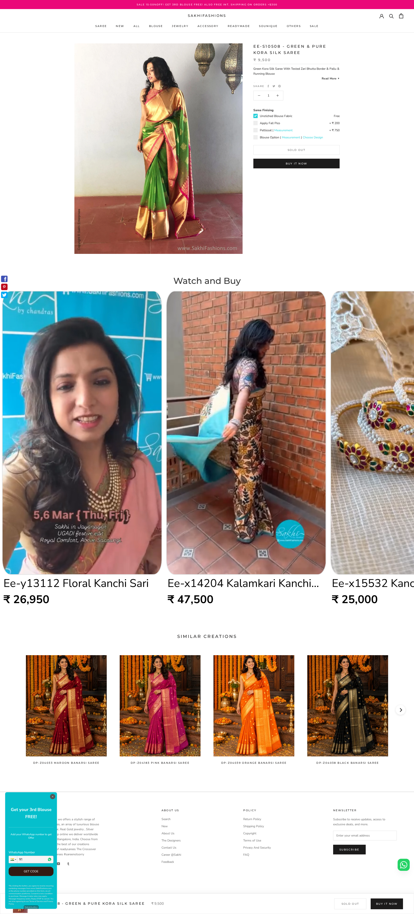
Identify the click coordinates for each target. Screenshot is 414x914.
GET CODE (31, 871)
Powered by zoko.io (31, 907)
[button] (13, 859)
